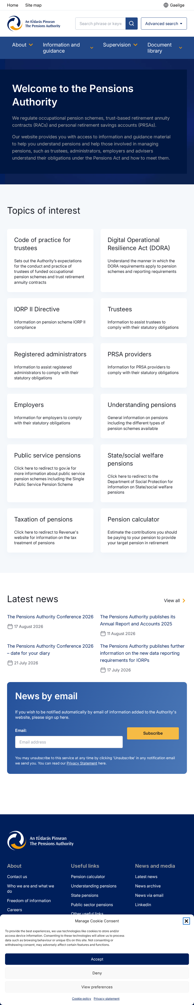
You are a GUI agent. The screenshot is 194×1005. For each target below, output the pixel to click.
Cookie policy (81, 998)
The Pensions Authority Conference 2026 (50, 616)
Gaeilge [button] (177, 5)
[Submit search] (132, 23)
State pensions (84, 895)
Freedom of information (29, 900)
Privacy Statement (82, 763)
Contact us (17, 876)
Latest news (146, 876)
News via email (149, 895)
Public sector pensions (92, 904)
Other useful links (87, 913)
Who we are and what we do (30, 888)
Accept (97, 959)
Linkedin (143, 904)
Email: (21, 730)
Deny (97, 973)
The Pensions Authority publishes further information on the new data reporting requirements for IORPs (142, 653)
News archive (148, 885)
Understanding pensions (93, 885)
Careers (14, 909)
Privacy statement (106, 998)
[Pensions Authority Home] (34, 23)
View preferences (97, 987)
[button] (186, 921)
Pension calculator (88, 876)
